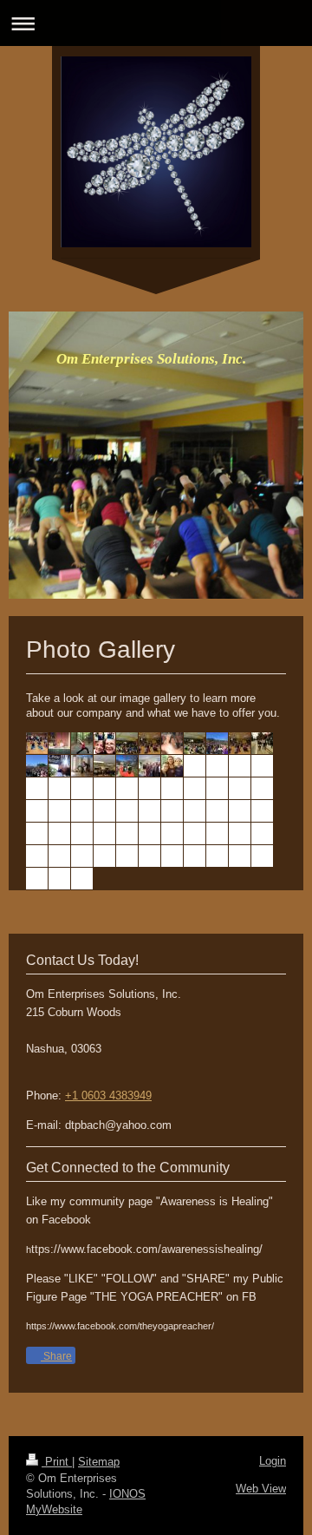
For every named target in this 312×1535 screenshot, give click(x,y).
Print (57, 1461)
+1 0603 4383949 (108, 1095)
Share (56, 1356)
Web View (261, 1488)
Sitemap (99, 1461)
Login (272, 1460)
